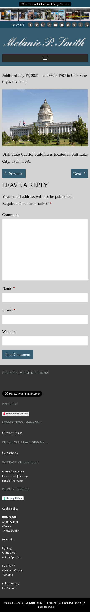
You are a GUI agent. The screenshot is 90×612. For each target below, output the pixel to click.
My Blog (7, 548)
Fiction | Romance (13, 480)
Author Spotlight (11, 557)
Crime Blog (8, 552)
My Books (8, 539)
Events (7, 526)
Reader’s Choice (12, 570)
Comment (10, 214)
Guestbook (10, 452)
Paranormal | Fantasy (15, 476)
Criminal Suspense (13, 471)
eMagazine (8, 566)
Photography (11, 531)
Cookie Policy (10, 508)
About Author (10, 522)
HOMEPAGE (9, 517)
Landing (8, 575)
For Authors (9, 588)
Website (9, 331)
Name (8, 288)
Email (8, 310)
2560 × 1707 (56, 75)
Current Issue (12, 432)
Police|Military (10, 583)
